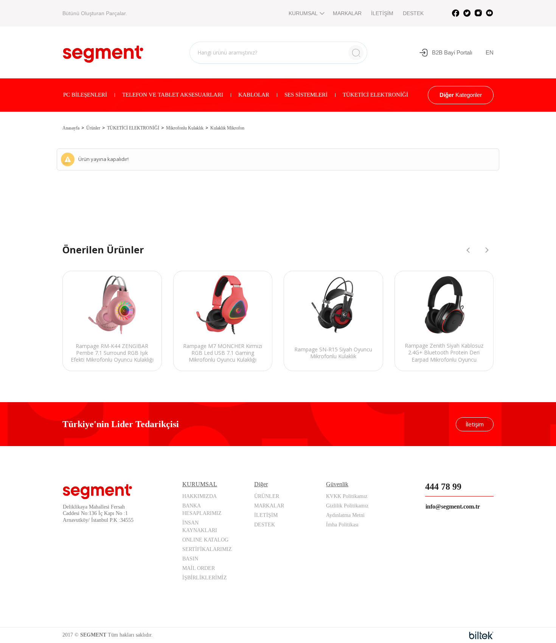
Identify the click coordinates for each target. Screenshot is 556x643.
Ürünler (93, 128)
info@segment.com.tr (453, 506)
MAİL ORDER (198, 568)
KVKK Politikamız (346, 496)
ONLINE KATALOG (205, 540)
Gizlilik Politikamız (347, 506)
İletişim (475, 424)
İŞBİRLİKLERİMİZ (204, 578)
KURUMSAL (303, 13)
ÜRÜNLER (266, 496)
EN (490, 52)
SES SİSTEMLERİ (306, 95)
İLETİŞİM (382, 13)
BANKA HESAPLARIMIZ (202, 509)
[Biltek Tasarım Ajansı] (481, 635)
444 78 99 (443, 487)
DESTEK (413, 13)
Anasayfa (70, 128)
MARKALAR (347, 13)
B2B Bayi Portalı (452, 52)
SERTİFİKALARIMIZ (207, 549)
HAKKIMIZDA (199, 496)
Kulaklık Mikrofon (227, 128)
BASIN (190, 559)
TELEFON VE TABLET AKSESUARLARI (172, 95)
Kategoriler (461, 95)
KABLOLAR (253, 95)
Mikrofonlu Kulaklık (184, 128)
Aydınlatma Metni (345, 515)
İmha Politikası (342, 525)
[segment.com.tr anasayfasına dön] (103, 51)
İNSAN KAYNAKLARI (199, 526)
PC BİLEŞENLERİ (85, 95)
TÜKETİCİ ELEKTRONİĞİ (375, 95)
